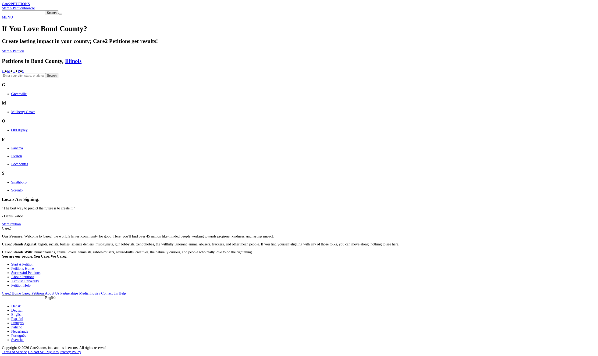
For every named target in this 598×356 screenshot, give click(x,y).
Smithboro (19, 182)
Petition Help (21, 285)
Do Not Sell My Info (43, 352)
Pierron (16, 156)
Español (17, 319)
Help (122, 293)
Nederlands (19, 331)
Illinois (73, 61)
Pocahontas (19, 164)
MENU (7, 17)
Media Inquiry (89, 293)
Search (52, 75)
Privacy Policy (70, 352)
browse (29, 8)
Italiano (16, 327)
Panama (17, 148)
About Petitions (22, 277)
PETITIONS (20, 4)
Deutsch (17, 310)
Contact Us (109, 293)
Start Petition (11, 224)
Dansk (16, 306)
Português (18, 336)
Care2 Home (11, 293)
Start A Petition (13, 8)
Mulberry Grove (23, 112)
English (50, 298)
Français (17, 323)
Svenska (17, 340)
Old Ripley (19, 130)
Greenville (19, 94)
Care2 (6, 4)
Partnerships (69, 293)
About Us (52, 293)
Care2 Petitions (33, 293)
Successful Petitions (25, 273)
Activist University (25, 281)
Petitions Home (22, 268)
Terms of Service (14, 352)
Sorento (17, 190)
